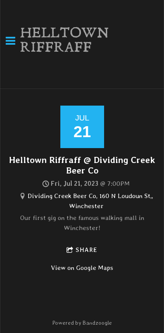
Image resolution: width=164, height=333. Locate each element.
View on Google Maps (82, 268)
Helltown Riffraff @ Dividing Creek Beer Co (82, 165)
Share (87, 249)
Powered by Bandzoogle (82, 322)
